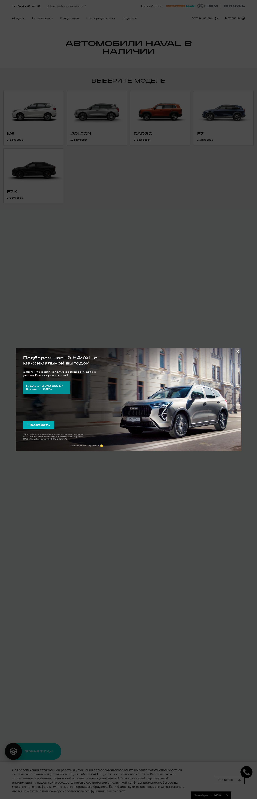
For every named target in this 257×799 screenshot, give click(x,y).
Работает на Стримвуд (85, 446)
